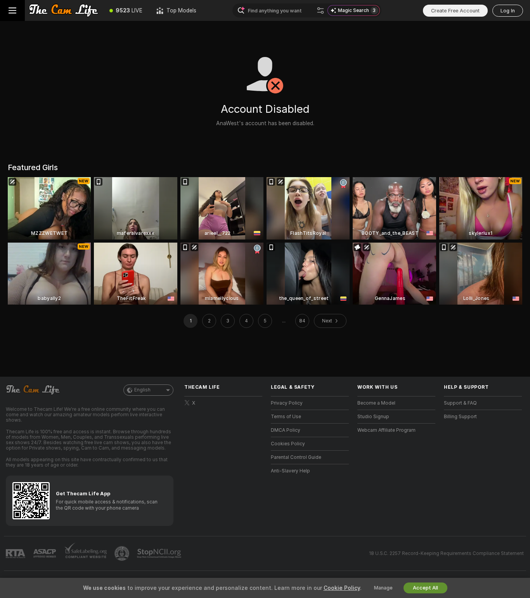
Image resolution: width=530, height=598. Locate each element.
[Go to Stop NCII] (160, 553)
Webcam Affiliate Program (386, 430)
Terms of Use (286, 416)
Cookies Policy (288, 443)
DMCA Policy (285, 430)
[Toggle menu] (12, 10)
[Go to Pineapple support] (122, 553)
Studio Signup (373, 416)
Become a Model (376, 403)
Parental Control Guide (296, 457)
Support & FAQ (460, 403)
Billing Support (460, 416)
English (142, 390)
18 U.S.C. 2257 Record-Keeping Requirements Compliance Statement (446, 553)
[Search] (320, 10)
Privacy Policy (287, 403)
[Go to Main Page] (63, 10)
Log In (508, 11)
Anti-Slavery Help (290, 471)
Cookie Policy (342, 588)
